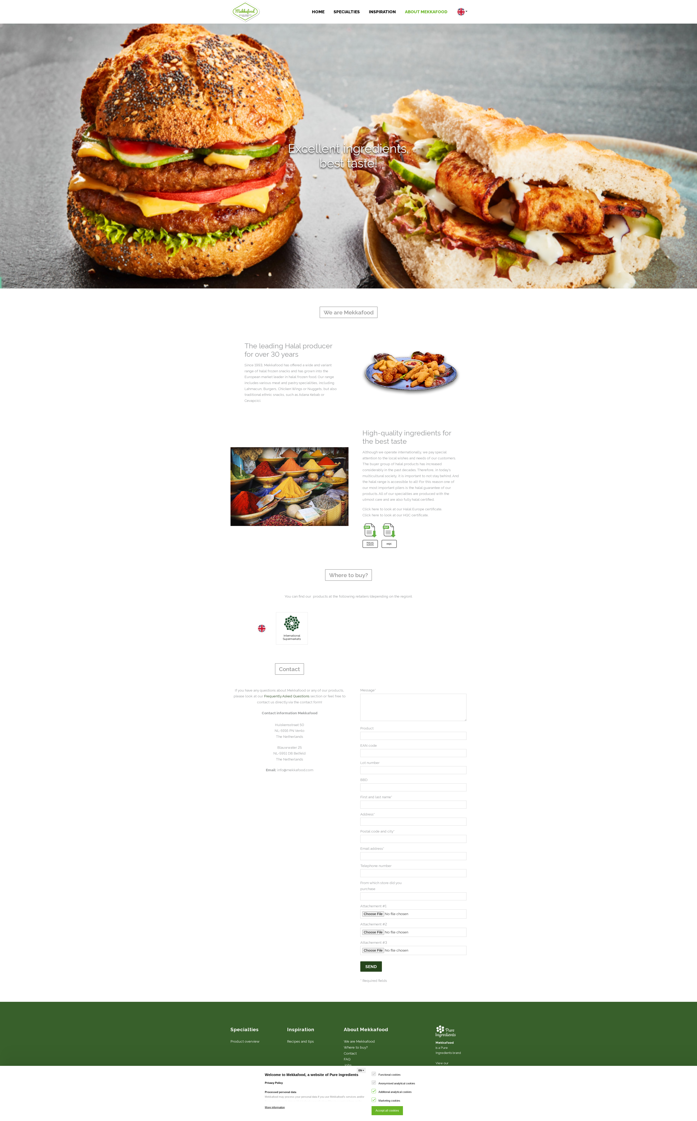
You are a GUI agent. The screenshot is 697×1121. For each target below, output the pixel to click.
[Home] (245, 12)
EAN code (368, 745)
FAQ (347, 1059)
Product (367, 728)
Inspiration (382, 11)
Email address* (372, 849)
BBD (364, 780)
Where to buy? (356, 1047)
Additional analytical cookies (395, 1091)
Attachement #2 (373, 924)
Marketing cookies (389, 1100)
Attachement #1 (373, 906)
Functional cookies (389, 1074)
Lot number (370, 763)
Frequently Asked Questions (286, 696)
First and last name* (376, 797)
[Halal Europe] (370, 535)
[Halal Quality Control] (389, 535)
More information (275, 1107)
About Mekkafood (426, 11)
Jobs (348, 1065)
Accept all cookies (387, 1110)
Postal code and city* (377, 831)
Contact (350, 1053)
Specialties (347, 11)
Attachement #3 (373, 942)
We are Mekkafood (359, 1041)
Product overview (245, 1041)
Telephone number (376, 866)
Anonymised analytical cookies (396, 1083)
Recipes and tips (300, 1041)
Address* (367, 814)
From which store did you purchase (381, 886)
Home (318, 11)
